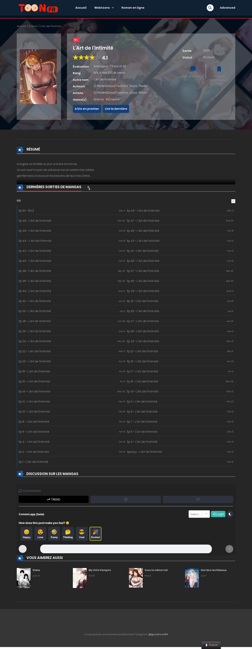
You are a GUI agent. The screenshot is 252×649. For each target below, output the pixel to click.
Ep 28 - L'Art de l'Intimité (35, 321)
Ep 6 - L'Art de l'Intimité (34, 432)
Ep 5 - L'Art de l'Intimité (142, 432)
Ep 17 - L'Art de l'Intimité (142, 371)
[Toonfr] (38, 7)
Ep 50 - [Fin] (26, 211)
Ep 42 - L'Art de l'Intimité (35, 251)
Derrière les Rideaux (214, 570)
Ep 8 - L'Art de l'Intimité (34, 422)
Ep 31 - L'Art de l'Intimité (142, 301)
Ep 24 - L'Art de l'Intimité (35, 341)
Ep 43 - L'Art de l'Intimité (143, 241)
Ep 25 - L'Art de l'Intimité (143, 331)
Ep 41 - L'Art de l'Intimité (142, 251)
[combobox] (190, 514)
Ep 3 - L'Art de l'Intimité (142, 442)
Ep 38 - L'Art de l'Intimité (35, 271)
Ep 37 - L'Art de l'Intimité (143, 271)
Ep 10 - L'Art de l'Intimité (34, 412)
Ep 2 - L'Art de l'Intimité (34, 452)
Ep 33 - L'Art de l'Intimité (143, 291)
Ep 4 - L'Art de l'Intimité (34, 442)
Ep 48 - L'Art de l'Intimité (35, 221)
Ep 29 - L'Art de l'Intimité (143, 311)
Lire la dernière (116, 109)
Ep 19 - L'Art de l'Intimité (142, 361)
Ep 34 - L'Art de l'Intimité (35, 291)
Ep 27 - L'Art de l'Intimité (143, 321)
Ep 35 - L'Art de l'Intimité (143, 281)
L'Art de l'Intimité (50, 26)
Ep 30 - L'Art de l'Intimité (35, 311)
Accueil (80, 8)
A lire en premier (87, 109)
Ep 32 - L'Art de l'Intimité (35, 301)
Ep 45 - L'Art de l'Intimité (143, 231)
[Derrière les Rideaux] (192, 578)
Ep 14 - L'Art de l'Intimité (34, 391)
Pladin (143, 86)
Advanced (227, 8)
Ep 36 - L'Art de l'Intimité (35, 281)
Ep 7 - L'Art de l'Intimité (142, 422)
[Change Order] (89, 188)
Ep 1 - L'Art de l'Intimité (33, 462)
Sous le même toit (156, 570)
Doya (133, 86)
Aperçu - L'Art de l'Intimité (144, 452)
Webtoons (102, 8)
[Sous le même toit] (136, 578)
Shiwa (36, 570)
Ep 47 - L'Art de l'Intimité (143, 221)
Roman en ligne (133, 8)
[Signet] (219, 69)
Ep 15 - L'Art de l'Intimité (142, 381)
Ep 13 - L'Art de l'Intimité (142, 391)
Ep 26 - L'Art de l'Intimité (35, 331)
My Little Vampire (100, 570)
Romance (113, 99)
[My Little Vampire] (80, 578)
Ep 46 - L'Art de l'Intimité (35, 231)
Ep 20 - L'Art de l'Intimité (35, 361)
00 (19, 201)
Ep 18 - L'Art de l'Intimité (34, 371)
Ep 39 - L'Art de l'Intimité (143, 261)
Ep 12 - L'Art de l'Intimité (34, 402)
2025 (206, 50)
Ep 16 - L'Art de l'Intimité (34, 381)
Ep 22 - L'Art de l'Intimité (35, 351)
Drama (33, 26)
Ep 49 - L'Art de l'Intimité (143, 211)
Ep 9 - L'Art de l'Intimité (142, 412)
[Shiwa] (24, 578)
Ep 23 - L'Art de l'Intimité (143, 341)
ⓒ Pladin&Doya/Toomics (111, 86)
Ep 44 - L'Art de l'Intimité (35, 241)
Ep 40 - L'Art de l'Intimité (35, 261)
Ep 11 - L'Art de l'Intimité (142, 402)
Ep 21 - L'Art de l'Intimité (142, 351)
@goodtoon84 (158, 634)
